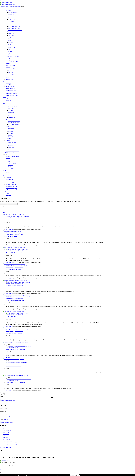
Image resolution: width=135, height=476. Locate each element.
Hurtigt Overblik (23, 214)
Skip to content (3, 0)
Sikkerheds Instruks (9, 84)
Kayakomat (10, 72)
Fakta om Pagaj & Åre (10, 88)
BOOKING (10, 70)
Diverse (9, 44)
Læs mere (8, 357)
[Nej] (79, 475)
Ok (71, 475)
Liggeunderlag (11, 53)
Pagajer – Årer (11, 33)
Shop (4, 8)
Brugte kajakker (11, 23)
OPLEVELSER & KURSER (8, 58)
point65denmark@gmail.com (6, 416)
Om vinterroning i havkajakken (12, 91)
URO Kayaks (11, 21)
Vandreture (8, 63)
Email (1, 394)
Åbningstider (8, 100)
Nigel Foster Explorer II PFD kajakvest (14, 220)
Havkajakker (8, 10)
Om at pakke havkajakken (11, 90)
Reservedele (10, 42)
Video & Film (8, 83)
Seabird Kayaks (11, 19)
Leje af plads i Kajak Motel (11, 68)
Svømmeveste (11, 35)
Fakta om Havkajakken (10, 86)
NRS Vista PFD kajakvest (11, 236)
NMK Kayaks (11, 14)
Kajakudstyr (8, 31)
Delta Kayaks (11, 17)
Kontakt (4, 97)
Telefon (7, 98)
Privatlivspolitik (76, 475)
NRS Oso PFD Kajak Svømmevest (13, 269)
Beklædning (10, 38)
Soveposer (10, 51)
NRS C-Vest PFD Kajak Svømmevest (14, 252)
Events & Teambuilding (10, 65)
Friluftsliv (8, 46)
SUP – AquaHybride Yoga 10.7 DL (15, 30)
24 (3, 210)
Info (3, 81)
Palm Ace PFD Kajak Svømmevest (13, 316)
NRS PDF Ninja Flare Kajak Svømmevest (15, 300)
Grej (9, 54)
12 (3, 208)
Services (7, 77)
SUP (6, 24)
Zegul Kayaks (11, 16)
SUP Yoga (8, 67)
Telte (9, 49)
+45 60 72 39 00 (7, 419)
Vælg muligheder (9, 229)
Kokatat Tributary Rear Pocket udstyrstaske (15, 349)
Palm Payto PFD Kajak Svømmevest (14, 333)
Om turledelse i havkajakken (11, 93)
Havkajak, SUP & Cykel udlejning (12, 61)
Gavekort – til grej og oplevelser (12, 56)
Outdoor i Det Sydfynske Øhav (12, 95)
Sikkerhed (10, 40)
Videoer (12, 74)
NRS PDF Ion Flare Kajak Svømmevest (14, 285)
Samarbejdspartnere (9, 79)
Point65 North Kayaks (12, 12)
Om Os (4, 75)
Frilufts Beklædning (12, 47)
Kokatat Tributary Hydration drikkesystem (15, 382)
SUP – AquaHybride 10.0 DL (14, 28)
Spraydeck (10, 37)
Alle (3, 212)
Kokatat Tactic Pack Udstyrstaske (13, 366)
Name (1, 392)
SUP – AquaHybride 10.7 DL (14, 26)
